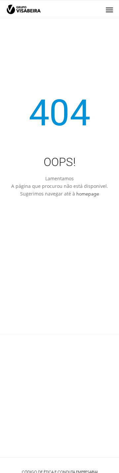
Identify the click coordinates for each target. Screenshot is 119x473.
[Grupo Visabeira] (23, 9)
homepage (87, 194)
